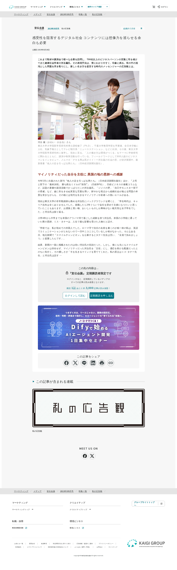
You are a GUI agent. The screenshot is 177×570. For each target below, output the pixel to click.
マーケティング (21, 14)
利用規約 (19, 547)
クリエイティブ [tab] (56, 7)
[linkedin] (93, 363)
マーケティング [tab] (37, 7)
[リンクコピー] (111, 363)
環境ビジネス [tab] (75, 7)
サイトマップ (113, 547)
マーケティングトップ (21, 509)
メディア (37, 14)
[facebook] (66, 363)
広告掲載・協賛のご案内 (86, 543)
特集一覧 (83, 14)
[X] (92, 455)
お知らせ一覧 (20, 543)
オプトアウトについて (36, 547)
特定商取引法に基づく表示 (63, 543)
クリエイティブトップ (78, 509)
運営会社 (33, 543)
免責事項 (45, 543)
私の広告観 (97, 14)
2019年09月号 (67, 14)
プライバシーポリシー (107, 543)
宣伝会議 (51, 14)
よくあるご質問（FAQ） (84, 547)
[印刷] (102, 363)
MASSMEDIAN (17, 528)
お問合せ (101, 547)
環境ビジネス (75, 528)
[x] (75, 363)
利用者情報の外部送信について (59, 547)
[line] (84, 363)
